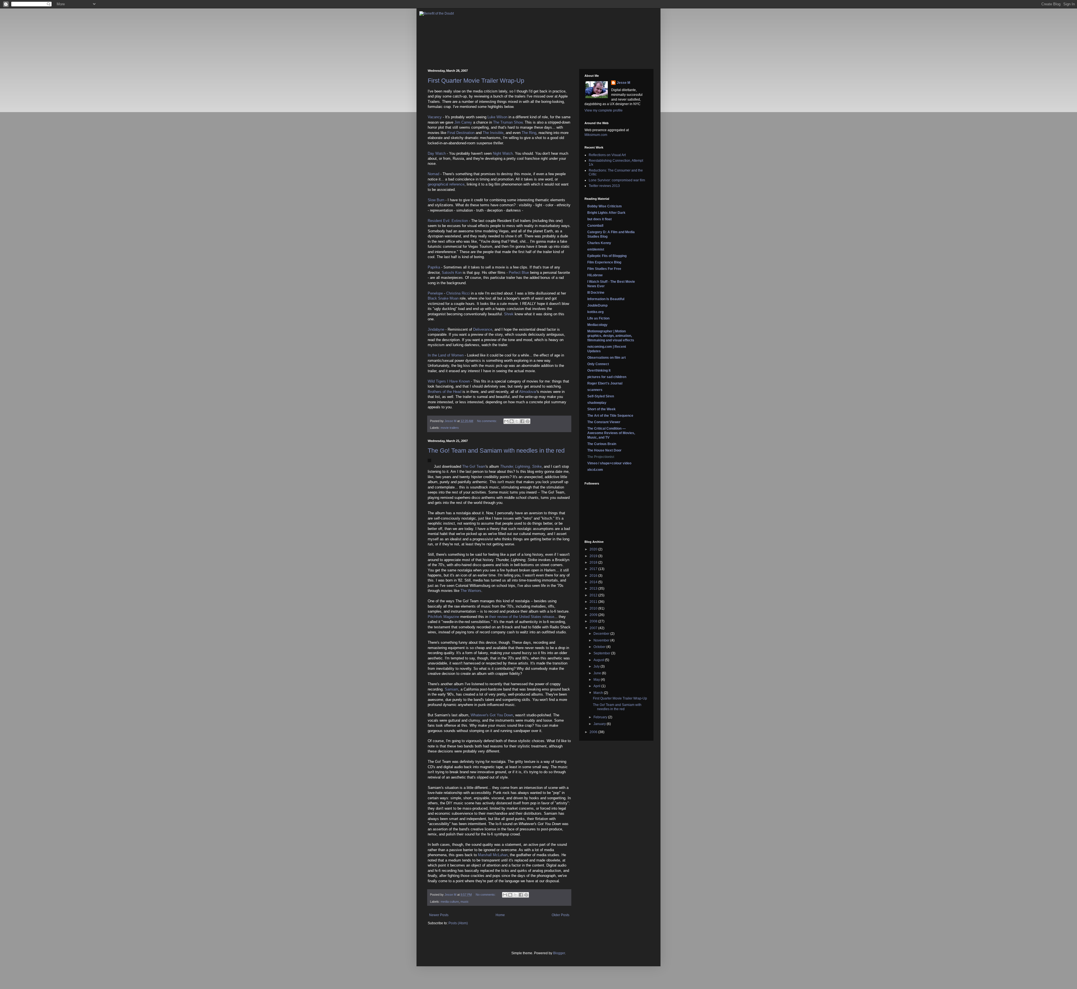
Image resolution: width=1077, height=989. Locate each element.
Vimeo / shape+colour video (609, 463)
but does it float (599, 219)
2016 (594, 576)
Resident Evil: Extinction (448, 221)
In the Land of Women (446, 355)
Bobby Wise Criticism (604, 206)
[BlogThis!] (511, 421)
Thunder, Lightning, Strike (521, 466)
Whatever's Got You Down (492, 715)
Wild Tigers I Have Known (449, 381)
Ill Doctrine (595, 293)
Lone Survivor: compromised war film (617, 180)
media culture (450, 901)
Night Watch (503, 153)
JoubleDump (597, 305)
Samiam (451, 689)
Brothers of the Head (444, 392)
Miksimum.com (595, 135)
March (598, 693)
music (465, 901)
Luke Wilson (497, 117)
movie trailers (450, 427)
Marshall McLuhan (493, 855)
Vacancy (435, 117)
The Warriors (471, 591)
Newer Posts (438, 915)
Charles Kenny (599, 243)
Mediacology (597, 325)
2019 (594, 556)
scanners (594, 390)
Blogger (559, 953)
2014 (594, 582)
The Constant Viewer (603, 422)
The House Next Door (604, 450)
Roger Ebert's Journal (604, 383)
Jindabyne (436, 329)
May (597, 680)
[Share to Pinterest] (527, 421)
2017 (594, 569)
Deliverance (482, 329)
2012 (594, 595)
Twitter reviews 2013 (604, 186)
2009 (594, 615)
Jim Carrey (463, 122)
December (601, 634)
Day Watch (437, 153)
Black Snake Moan (443, 298)
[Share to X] (517, 421)
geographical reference (446, 184)
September (602, 653)
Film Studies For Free (604, 269)
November (601, 640)
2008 (594, 621)
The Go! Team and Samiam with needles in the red (496, 450)
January (600, 724)
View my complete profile (603, 110)
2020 (594, 549)
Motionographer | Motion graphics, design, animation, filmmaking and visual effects (610, 335)
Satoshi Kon (452, 272)
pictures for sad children (606, 377)
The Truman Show (508, 122)
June (597, 673)
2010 (594, 608)
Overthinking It (599, 370)
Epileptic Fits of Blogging (607, 256)
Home (500, 915)
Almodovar (528, 392)
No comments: (487, 421)
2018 (594, 562)
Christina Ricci (458, 293)
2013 (594, 588)
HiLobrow (594, 275)
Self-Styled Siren (600, 396)
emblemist (595, 249)
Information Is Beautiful (605, 299)
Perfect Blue (519, 272)
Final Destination (461, 133)
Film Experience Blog (604, 262)
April (597, 686)
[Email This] (506, 421)
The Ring (529, 133)
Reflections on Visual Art (607, 155)
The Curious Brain (601, 444)
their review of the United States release (521, 617)
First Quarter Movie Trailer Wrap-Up (476, 80)
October (599, 647)
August (599, 660)
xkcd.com (595, 470)
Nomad (433, 174)
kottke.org (595, 312)
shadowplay (596, 403)
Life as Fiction (598, 318)
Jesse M (623, 83)
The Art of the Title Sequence (610, 416)
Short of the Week (601, 409)
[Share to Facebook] (522, 421)
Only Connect (598, 364)
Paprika (434, 267)
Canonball (595, 226)
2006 (594, 732)
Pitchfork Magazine (443, 617)
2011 (594, 602)
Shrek (509, 314)
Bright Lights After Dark (606, 213)
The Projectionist (600, 457)
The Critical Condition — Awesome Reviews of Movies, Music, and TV (611, 433)
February (600, 717)
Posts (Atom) (458, 923)
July (596, 666)
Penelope (435, 293)
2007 (594, 628)
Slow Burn (436, 200)
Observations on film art (606, 358)
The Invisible (493, 133)
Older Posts (560, 915)
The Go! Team (473, 466)
